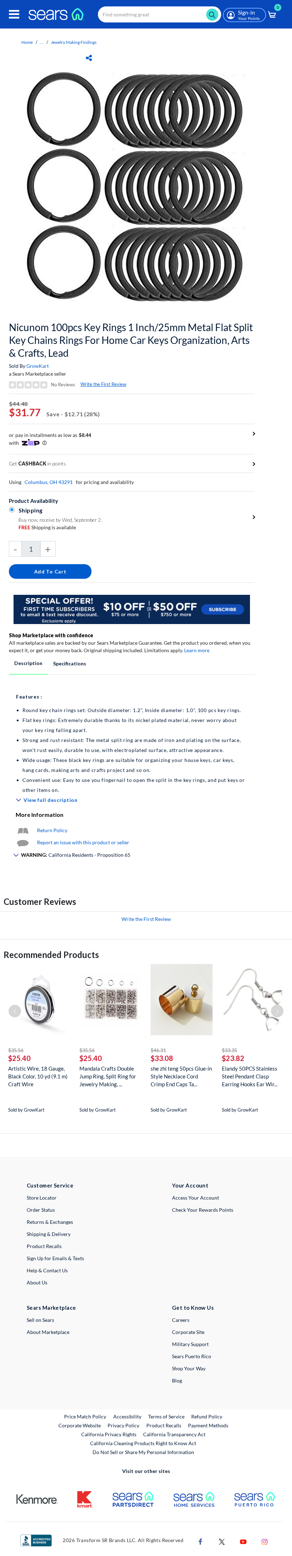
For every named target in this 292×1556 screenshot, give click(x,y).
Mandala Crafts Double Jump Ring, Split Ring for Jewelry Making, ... (107, 1076)
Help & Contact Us (47, 1270)
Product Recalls (44, 1246)
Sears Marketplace (51, 1307)
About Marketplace (48, 1332)
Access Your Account (195, 1198)
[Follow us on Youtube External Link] (243, 1541)
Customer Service (50, 1185)
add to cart (50, 571)
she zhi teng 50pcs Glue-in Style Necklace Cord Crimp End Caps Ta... (181, 1076)
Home (27, 42)
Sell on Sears (40, 1320)
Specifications (69, 663)
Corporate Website (79, 1425)
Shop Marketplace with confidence (51, 635)
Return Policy (52, 830)
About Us (37, 1282)
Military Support (190, 1344)
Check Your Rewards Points (202, 1210)
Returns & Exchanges (50, 1222)
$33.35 (229, 1050)
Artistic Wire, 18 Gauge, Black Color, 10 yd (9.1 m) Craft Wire (38, 1076)
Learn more (196, 650)
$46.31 (158, 1050)
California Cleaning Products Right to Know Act (143, 1443)
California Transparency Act (174, 1434)
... (41, 42)
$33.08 (162, 1058)
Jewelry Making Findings (74, 42)
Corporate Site (188, 1332)
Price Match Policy (85, 1416)
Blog (177, 1380)
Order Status (41, 1210)
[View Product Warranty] (23, 830)
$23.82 (233, 1058)
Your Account (190, 1185)
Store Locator (42, 1198)
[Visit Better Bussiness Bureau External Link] (36, 1540)
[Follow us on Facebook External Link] (200, 1541)
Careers (180, 1320)
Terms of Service (166, 1416)
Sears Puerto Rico (191, 1356)
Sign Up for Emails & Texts (55, 1258)
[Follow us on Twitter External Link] (222, 1541)
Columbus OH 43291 (49, 482)
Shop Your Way (188, 1368)
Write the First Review (103, 384)
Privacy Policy (123, 1425)
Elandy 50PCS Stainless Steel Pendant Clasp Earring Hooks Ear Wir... (249, 1076)
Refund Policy (206, 1416)
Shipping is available (47, 527)
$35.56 (16, 1050)
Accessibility (127, 1416)
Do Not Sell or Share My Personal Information (143, 1452)
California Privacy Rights (108, 1434)
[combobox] (159, 14)
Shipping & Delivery (49, 1234)
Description (28, 663)
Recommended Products (51, 954)
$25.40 (19, 1058)
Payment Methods (208, 1425)
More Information (39, 814)
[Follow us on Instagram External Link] (264, 1541)
